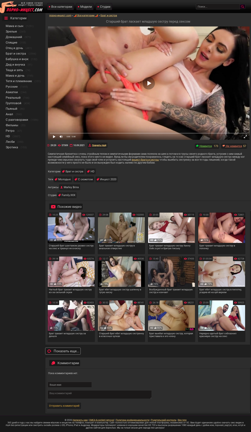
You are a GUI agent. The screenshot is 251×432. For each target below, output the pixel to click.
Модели (86, 6)
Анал (9, 114)
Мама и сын (14, 26)
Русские (12, 86)
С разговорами (17, 119)
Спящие (11, 42)
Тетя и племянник (19, 81)
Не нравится (233, 146)
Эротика (12, 147)
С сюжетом (85, 179)
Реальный (13, 97)
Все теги (182, 420)
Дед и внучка (15, 64)
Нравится (205, 146)
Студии (105, 6)
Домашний (14, 37)
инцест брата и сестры (145, 159)
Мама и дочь (15, 75)
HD (8, 136)
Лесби (10, 142)
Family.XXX (68, 195)
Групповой (13, 103)
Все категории (61, 6)
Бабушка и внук (17, 59)
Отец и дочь (14, 48)
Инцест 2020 (108, 179)
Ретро (10, 130)
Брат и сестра (16, 53)
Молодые (64, 179)
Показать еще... (66, 351)
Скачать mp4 (99, 145)
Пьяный (11, 108)
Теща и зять (14, 70)
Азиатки (12, 92)
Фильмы (12, 125)
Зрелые (11, 31)
